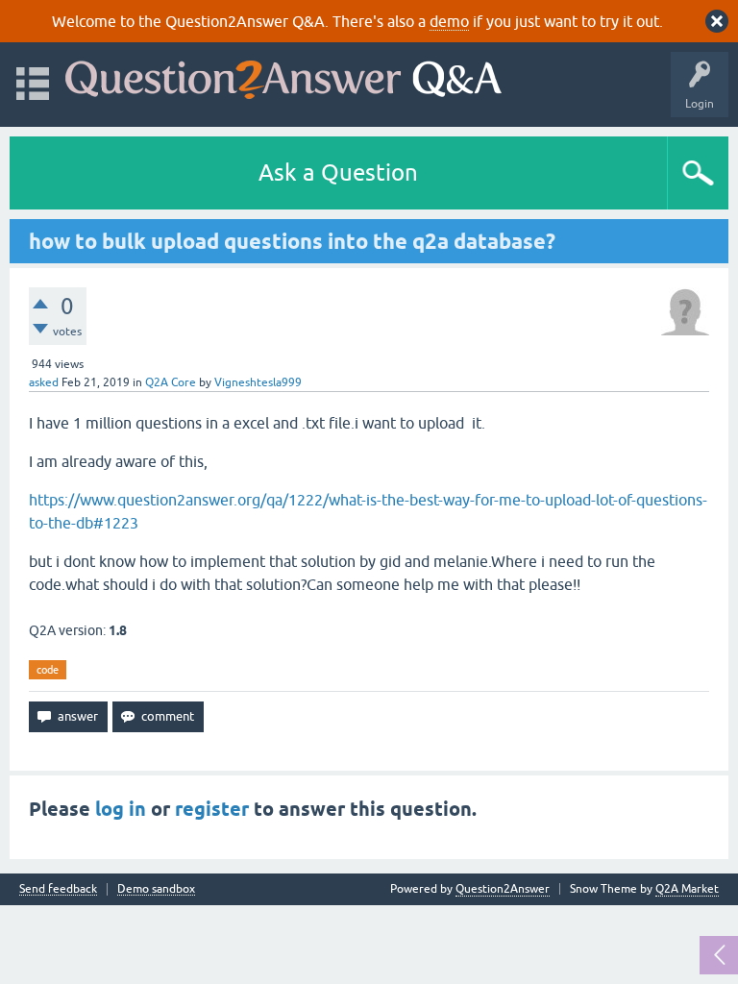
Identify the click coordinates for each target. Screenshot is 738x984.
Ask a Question (338, 172)
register (212, 809)
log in (120, 809)
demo (449, 21)
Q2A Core (170, 382)
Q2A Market (687, 889)
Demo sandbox (156, 889)
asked (44, 382)
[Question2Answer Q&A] (283, 75)
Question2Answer (502, 889)
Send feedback (58, 889)
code (48, 670)
